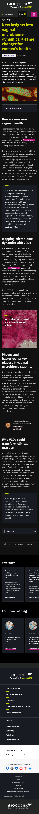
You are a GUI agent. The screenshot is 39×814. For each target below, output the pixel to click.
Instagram (25, 768)
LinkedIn (16, 768)
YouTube (21, 768)
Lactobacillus (14, 268)
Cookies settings (18, 788)
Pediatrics (10, 735)
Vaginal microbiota (19, 544)
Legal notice (18, 776)
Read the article (10, 649)
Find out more (10, 597)
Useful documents (13, 713)
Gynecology (9, 15)
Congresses (10, 701)
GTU (18, 779)
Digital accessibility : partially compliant (18, 791)
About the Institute (14, 695)
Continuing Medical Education (18, 707)
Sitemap (18, 785)
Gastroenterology (12, 726)
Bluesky (30, 768)
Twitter (12, 768)
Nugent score (28, 140)
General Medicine (12, 739)
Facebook (7, 768)
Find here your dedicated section (16, 755)
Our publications (13, 688)
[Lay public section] (34, 14)
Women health (9, 56)
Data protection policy (18, 782)
